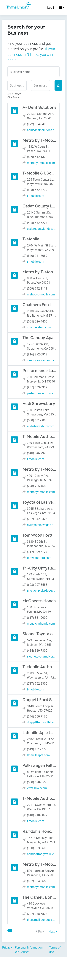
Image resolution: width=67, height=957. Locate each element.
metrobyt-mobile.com (41, 163)
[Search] (58, 85)
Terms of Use (55, 949)
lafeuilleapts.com (38, 755)
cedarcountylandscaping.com (41, 229)
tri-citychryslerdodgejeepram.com (41, 590)
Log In (51, 8)
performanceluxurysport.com (41, 393)
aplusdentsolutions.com (41, 130)
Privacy (7, 947)
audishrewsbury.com (40, 426)
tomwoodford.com (39, 558)
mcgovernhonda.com (41, 623)
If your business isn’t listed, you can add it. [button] (31, 54)
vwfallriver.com (37, 788)
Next (52, 931)
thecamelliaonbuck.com (41, 920)
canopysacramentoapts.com (41, 360)
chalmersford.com (39, 327)
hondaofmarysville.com (41, 854)
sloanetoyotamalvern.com (41, 656)
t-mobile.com (35, 196)
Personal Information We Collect (29, 949)
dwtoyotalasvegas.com (41, 525)
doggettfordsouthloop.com (41, 722)
